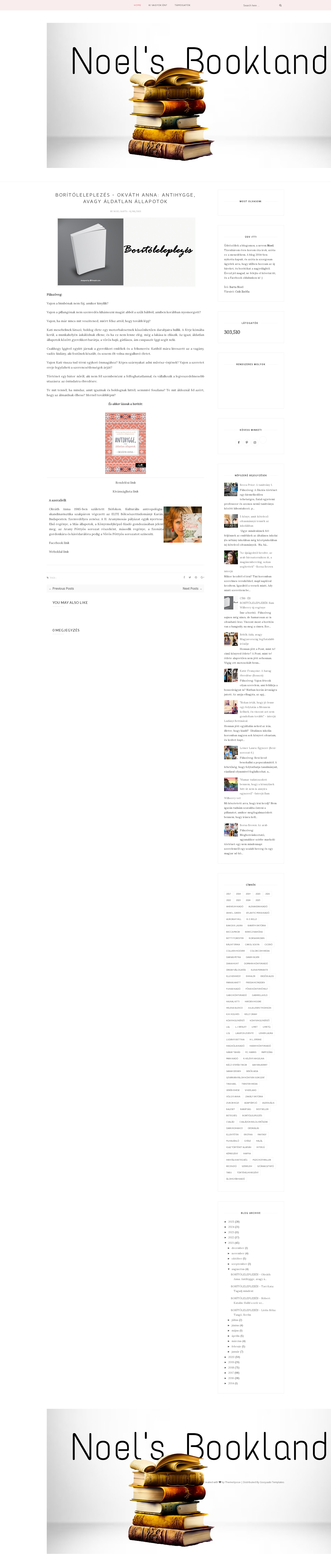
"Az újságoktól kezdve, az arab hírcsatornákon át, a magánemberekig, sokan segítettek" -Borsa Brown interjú (248, 562)
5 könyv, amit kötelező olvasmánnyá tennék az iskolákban (254, 521)
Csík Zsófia (242, 291)
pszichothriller (262, 1160)
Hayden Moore (253, 1001)
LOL (228, 1033)
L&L (228, 1027)
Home (137, 5)
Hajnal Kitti (233, 1001)
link (135, 491)
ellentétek (232, 1134)
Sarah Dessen (233, 1071)
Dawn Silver (252, 957)
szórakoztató (265, 1166)
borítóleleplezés (252, 1115)
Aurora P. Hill (233, 919)
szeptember (239, 1264)
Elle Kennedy (233, 976)
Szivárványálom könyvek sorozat (245, 1077)
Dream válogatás (236, 969)
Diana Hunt (232, 963)
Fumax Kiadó (233, 989)
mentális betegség (236, 1160)
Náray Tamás (233, 1052)
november (238, 1253)
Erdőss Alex (267, 976)
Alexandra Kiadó (257, 906)
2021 (267, 893)
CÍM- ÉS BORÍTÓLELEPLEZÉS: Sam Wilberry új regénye (257, 603)
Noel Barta (120, 211)
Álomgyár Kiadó (235, 1179)
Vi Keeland (250, 1090)
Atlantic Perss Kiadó (257, 912)
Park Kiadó (232, 1058)
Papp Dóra (266, 1052)
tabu (229, 1172)
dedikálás (253, 1128)
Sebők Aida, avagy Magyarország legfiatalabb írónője (257, 639)
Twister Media (249, 1084)
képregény (232, 1153)
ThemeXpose (233, 1482)
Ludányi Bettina (235, 1039)
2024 (248, 900)
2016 (231, 1378)
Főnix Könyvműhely (257, 989)
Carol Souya (252, 944)
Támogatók (182, 5)
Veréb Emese (233, 1090)
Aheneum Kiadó (234, 906)
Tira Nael (231, 1084)
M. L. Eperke (255, 1039)
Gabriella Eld (259, 995)
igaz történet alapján (238, 1147)
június (235, 1325)
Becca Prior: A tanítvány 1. (256, 485)
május (235, 1330)
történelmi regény (248, 1172)
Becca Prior (233, 931)
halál (259, 1141)
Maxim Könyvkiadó (260, 1046)
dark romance (234, 1128)
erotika (248, 1134)
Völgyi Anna (233, 1096)
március (237, 1341)
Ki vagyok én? (158, 5)
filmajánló (232, 1141)
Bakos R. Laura (234, 925)
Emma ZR (250, 976)
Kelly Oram (250, 1014)
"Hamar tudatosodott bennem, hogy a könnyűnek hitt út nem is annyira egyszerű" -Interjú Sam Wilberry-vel (249, 789)
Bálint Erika (233, 944)
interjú (260, 1147)
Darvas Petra (233, 957)
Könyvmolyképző (260, 1020)
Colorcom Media (260, 950)
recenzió (231, 1166)
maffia (247, 1153)
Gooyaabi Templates (272, 1482)
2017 (228, 893)
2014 (231, 1383)
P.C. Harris (250, 1052)
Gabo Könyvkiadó (236, 995)
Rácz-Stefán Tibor (236, 1065)
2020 (258, 893)
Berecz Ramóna (254, 931)
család (230, 1122)
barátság (245, 1109)
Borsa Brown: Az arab (253, 825)
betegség (231, 1115)
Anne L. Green (233, 912)
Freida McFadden (255, 982)
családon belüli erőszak (253, 1122)
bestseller (262, 1109)
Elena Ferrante (259, 969)
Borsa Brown (257, 938)
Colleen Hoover (235, 950)
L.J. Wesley (241, 1027)
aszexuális (268, 1103)
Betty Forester (235, 938)
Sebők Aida (252, 1071)
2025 (258, 900)
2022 (228, 900)
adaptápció (250, 1103)
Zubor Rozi (232, 1103)
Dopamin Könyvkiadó (256, 963)
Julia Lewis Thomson (259, 1008)
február (236, 1346)
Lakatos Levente (244, 1033)
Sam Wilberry (259, 1065)
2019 (248, 893)
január (235, 1351)
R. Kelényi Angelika (253, 1058)
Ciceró (268, 944)
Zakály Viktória (254, 1096)
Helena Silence (234, 1008)
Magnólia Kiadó (235, 1046)
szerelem (247, 1166)
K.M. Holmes (232, 1014)
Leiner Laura (266, 1033)
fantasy (262, 1134)
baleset (230, 1109)
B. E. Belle (252, 919)
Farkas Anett (233, 982)
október (237, 1258)
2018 (238, 893)
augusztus (238, 1269)
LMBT (255, 1027)
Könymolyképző (235, 1020)
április (236, 1336)
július (235, 1320)
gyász (247, 1141)
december (238, 1248)
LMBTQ (266, 1027)
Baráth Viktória (257, 925)
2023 (238, 900)
